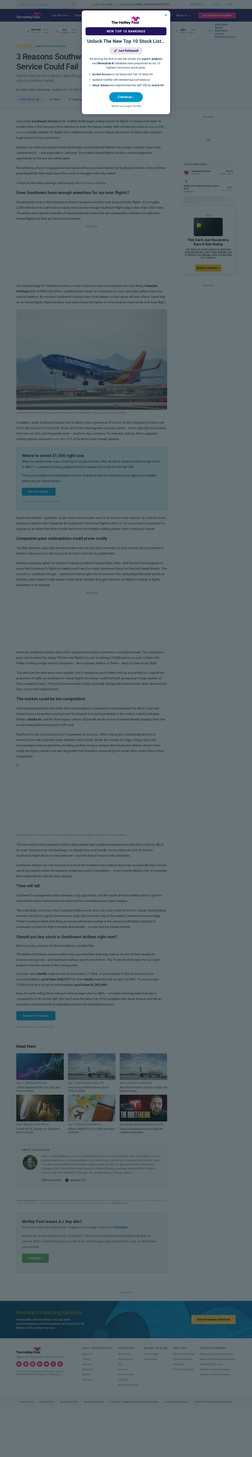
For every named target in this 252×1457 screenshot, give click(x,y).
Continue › (126, 97)
